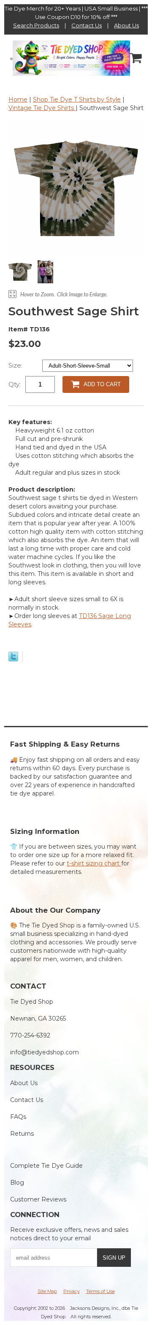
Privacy (71, 1291)
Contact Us (86, 25)
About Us (126, 25)
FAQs (18, 1117)
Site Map (47, 1291)
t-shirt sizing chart (94, 863)
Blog (17, 1182)
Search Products (36, 25)
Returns (22, 1133)
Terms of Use (100, 1291)
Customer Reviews (38, 1199)
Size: (16, 365)
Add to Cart (102, 384)
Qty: (14, 384)
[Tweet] (13, 659)
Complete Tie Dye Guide (46, 1165)
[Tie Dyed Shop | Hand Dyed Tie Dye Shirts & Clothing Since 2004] (71, 58)
